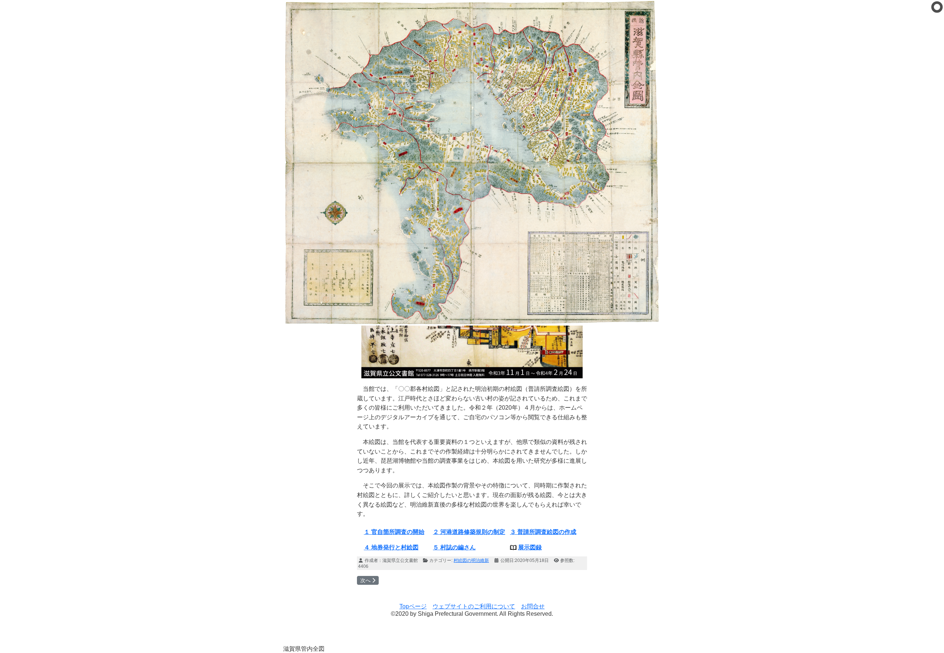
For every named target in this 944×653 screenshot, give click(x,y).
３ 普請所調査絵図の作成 (543, 532)
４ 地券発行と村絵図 (391, 547)
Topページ (413, 606)
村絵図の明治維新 (471, 560)
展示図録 (530, 547)
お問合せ (533, 606)
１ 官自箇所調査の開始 (394, 532)
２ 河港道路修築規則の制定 (469, 532)
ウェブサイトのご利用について (474, 606)
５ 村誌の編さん (454, 547)
